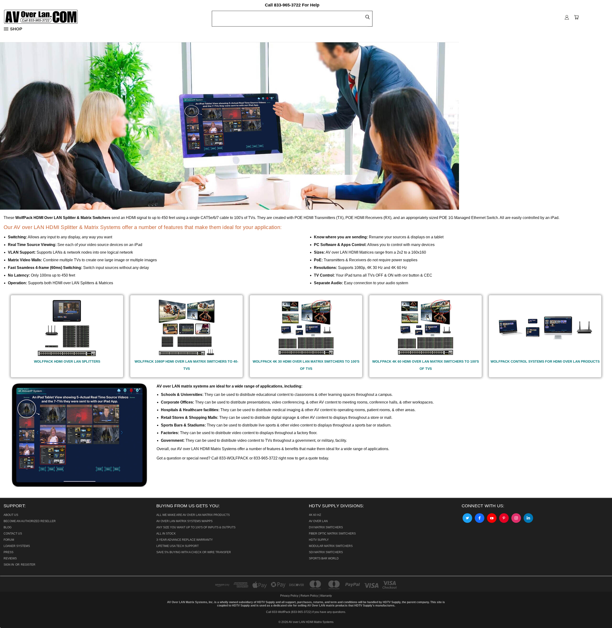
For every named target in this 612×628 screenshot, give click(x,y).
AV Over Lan (318, 521)
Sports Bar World (324, 558)
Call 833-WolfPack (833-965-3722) (288, 612)
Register (28, 564)
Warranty (326, 595)
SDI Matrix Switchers (326, 552)
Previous (7, 612)
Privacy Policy (289, 595)
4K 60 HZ (315, 515)
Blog (7, 527)
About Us (11, 515)
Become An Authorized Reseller (30, 521)
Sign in (9, 564)
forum (9, 539)
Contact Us (13, 533)
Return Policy (309, 595)
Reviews (10, 558)
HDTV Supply (319, 539)
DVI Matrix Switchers (326, 527)
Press (8, 552)
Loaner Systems (17, 546)
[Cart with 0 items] (576, 17)
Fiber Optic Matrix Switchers (332, 533)
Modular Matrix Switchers (331, 546)
